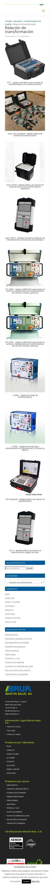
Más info (35, 881)
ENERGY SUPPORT (13, 618)
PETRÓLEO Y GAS (12, 658)
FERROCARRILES (12, 650)
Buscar (29, 568)
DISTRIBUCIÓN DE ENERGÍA (17, 642)
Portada (8, 21)
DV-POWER (9, 606)
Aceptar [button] (26, 881)
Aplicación (18, 21)
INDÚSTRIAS (10, 654)
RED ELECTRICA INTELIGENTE (18, 670)
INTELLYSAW (10, 622)
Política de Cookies (14, 727)
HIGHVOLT (9, 610)
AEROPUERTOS (11, 635)
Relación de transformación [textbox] (24, 582)
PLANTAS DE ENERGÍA (14, 662)
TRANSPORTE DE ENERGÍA (16, 674)
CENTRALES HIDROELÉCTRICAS (18, 639)
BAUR (7, 594)
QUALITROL (10, 614)
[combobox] (25, 581)
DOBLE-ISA (9, 598)
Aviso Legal (11, 730)
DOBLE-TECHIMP (12, 602)
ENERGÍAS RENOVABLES (15, 646)
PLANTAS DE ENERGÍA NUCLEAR (19, 666)
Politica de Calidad (13, 734)
